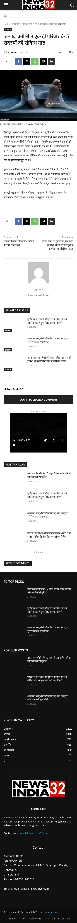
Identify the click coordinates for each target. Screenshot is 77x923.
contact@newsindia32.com (33, 833)
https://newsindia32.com (38, 295)
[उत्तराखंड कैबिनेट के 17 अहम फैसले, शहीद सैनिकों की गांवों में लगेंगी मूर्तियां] (14, 479)
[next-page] (11, 376)
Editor (14, 52)
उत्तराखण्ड (16, 23)
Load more (37, 552)
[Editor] (6, 52)
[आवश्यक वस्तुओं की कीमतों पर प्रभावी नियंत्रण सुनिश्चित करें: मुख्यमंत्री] (14, 344)
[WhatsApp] (34, 61)
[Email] (43, 61)
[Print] (51, 61)
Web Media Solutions (46, 912)
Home (7, 23)
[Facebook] (18, 61)
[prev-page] (6, 376)
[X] (26, 61)
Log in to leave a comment (38, 399)
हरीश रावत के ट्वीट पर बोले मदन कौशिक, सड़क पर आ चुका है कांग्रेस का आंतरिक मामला (57, 245)
